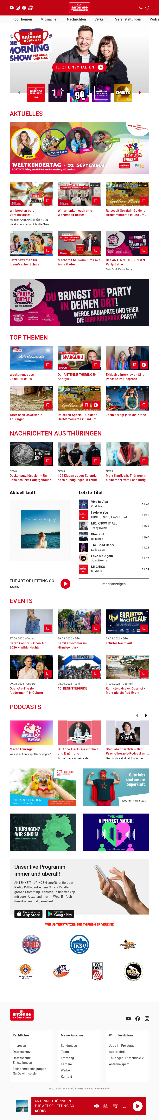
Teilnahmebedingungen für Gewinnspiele (29, 1071)
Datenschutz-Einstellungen (22, 1060)
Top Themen (22, 19)
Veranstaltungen (128, 19)
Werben (66, 1070)
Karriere (66, 1064)
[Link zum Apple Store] (28, 914)
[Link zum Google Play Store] (60, 914)
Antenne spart (119, 1064)
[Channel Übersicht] (106, 1106)
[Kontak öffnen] (140, 8)
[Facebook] (24, 8)
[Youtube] (12, 8)
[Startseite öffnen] (79, 7)
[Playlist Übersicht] (115, 1106)
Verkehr (100, 19)
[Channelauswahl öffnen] (147, 8)
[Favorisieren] (124, 1106)
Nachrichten (76, 19)
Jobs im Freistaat (121, 1045)
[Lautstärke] (96, 1106)
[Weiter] (146, 715)
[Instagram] (18, 8)
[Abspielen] (137, 1106)
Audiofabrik (117, 1052)
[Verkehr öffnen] (30, 8)
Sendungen (69, 1045)
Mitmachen (49, 19)
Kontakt (66, 1076)
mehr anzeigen (114, 584)
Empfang (67, 1058)
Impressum (21, 1045)
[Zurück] (137, 715)
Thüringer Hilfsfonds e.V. (126, 1058)
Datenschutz (22, 1052)
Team (65, 1052)
